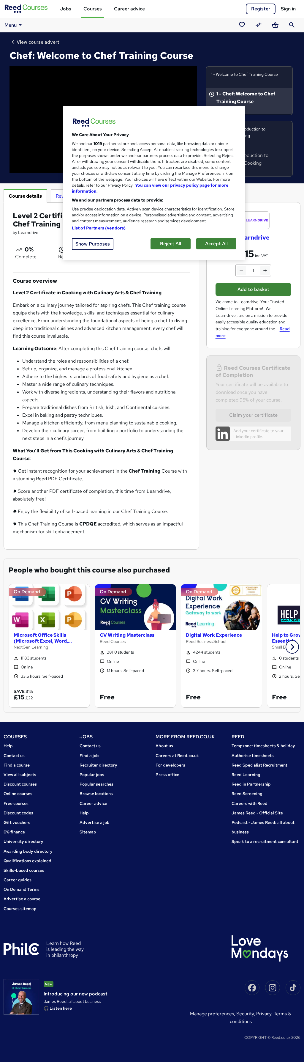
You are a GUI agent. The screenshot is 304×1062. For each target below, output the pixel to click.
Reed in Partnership (251, 784)
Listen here (61, 1008)
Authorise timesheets (253, 755)
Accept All (216, 243)
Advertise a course (22, 898)
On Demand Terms (21, 889)
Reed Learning (246, 774)
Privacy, (265, 1014)
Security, (246, 1014)
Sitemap (88, 832)
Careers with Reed (249, 803)
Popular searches (96, 784)
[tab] (25, 196)
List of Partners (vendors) (99, 228)
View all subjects (20, 774)
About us (164, 745)
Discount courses (20, 784)
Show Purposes (92, 244)
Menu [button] (10, 25)
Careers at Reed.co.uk (177, 755)
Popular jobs (92, 774)
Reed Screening (247, 793)
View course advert (38, 42)
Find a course (17, 765)
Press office (167, 774)
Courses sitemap (20, 908)
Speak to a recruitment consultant (265, 841)
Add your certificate (251, 430)
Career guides (17, 879)
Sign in (288, 9)
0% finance (14, 832)
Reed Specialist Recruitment (259, 765)
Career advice (129, 9)
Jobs (65, 9)
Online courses (18, 793)
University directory (23, 841)
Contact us (14, 755)
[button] (292, 647)
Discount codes (18, 813)
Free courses (16, 803)
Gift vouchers (17, 822)
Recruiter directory (98, 765)
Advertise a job (95, 822)
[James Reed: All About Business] (21, 997)
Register (260, 9)
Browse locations (96, 793)
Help (8, 745)
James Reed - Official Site (257, 813)
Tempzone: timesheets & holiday (263, 745)
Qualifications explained (27, 860)
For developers (170, 765)
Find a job (89, 755)
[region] (154, 183)
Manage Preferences (212, 1014)
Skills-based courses (24, 870)
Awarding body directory (28, 851)
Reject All (170, 243)
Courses (92, 9)
